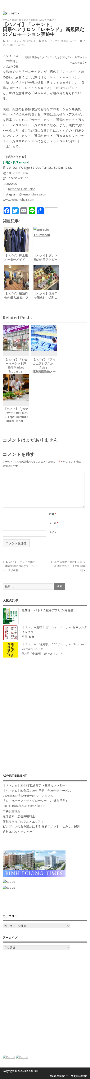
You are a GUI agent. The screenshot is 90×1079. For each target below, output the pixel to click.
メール (54, 523)
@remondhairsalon (32, 194)
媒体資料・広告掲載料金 (19, 816)
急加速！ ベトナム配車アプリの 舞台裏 (47, 610)
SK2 (8, 41)
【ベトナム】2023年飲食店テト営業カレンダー (34, 785)
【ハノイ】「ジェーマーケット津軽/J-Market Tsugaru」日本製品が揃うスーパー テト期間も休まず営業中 (16, 371)
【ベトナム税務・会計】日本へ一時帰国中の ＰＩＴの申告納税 (67, 566)
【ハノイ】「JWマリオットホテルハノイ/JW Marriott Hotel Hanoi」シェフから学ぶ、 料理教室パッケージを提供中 (16, 420)
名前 (52, 514)
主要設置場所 (11, 811)
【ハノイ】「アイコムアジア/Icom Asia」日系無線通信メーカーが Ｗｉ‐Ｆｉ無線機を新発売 (44, 369)
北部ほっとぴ (68, 41)
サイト (53, 532)
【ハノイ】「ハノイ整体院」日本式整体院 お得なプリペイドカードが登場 (21, 566)
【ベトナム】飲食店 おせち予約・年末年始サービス (37, 791)
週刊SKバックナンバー (17, 832)
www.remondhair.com (18, 199)
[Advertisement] (45, 711)
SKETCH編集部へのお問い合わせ (24, 806)
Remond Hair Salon (21, 189)
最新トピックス (51, 41)
